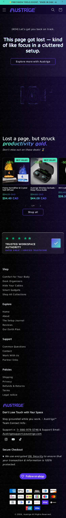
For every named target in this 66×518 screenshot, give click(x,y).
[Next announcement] (62, 1)
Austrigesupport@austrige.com (22, 433)
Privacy (7, 381)
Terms (6, 390)
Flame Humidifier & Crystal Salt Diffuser (15, 189)
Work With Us (11, 355)
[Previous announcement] (3, 1)
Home (6, 311)
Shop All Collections (14, 294)
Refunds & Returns (14, 385)
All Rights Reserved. (41, 514)
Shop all (33, 212)
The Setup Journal (13, 320)
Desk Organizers (13, 281)
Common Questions (14, 346)
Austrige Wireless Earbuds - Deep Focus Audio (43, 189)
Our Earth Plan (11, 329)
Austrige (27, 514)
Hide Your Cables (13, 285)
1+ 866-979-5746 (28, 429)
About (6, 316)
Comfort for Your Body (16, 276)
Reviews (8, 324)
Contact (7, 350)
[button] (4, 10)
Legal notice (10, 394)
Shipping (8, 377)
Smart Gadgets (11, 289)
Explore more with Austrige (33, 61)
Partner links (10, 359)
